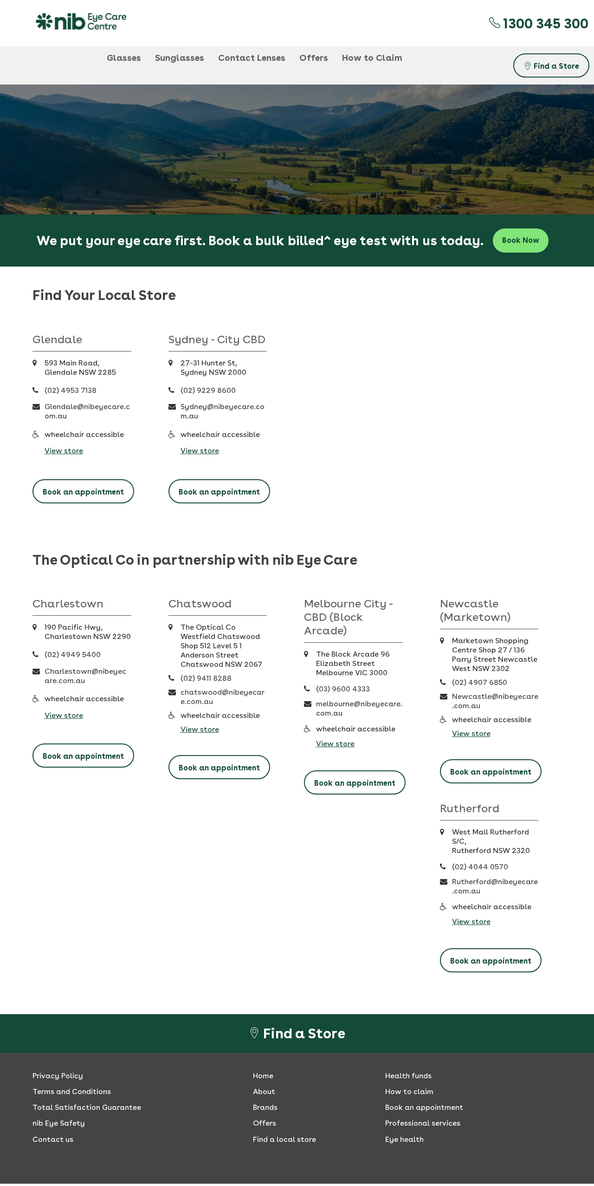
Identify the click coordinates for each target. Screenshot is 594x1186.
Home (263, 1075)
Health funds (408, 1075)
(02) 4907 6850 (479, 682)
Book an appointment (83, 492)
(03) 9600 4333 (343, 688)
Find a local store (284, 1139)
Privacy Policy (57, 1075)
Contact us (52, 1139)
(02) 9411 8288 (206, 678)
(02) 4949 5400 (73, 654)
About (264, 1091)
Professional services (422, 1123)
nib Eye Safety (58, 1123)
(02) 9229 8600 (208, 390)
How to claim (409, 1091)
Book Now (520, 240)
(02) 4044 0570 (480, 866)
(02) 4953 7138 (71, 390)
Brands (265, 1107)
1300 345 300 (544, 23)
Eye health (404, 1139)
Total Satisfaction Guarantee (86, 1107)
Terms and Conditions (71, 1091)
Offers (264, 1123)
